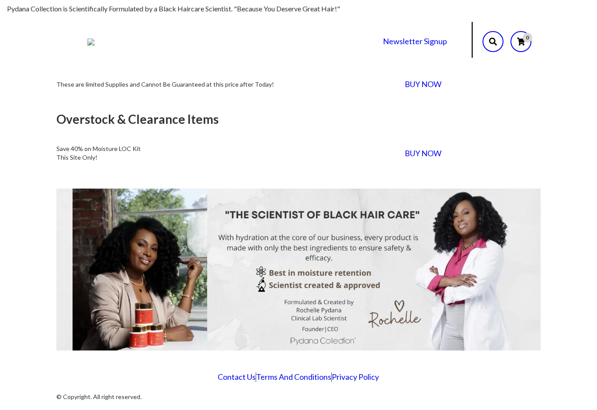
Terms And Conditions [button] (293, 377)
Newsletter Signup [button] (415, 41)
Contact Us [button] (237, 377)
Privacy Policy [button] (355, 377)
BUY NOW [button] (423, 84)
